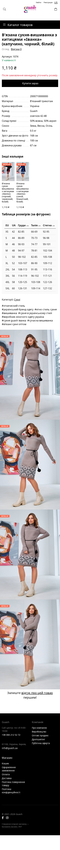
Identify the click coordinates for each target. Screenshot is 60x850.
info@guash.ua (10, 748)
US (56, 2)
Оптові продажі (40, 735)
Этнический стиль (14, 305)
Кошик (5, 763)
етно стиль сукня (46, 309)
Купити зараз (30, 83)
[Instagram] (7, 818)
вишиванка (10, 313)
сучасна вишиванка (41, 320)
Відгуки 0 (16, 49)
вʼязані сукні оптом (15, 324)
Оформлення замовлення (9, 769)
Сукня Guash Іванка (15, 320)
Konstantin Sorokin (9, 826)
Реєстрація (48, 2)
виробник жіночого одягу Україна (24, 316)
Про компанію (39, 727)
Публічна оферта (41, 743)
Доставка (7, 778)
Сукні (17, 299)
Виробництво (39, 731)
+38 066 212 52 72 (11, 734)
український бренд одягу (18, 309)
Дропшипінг (38, 739)
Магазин (7, 757)
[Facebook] (3, 818)
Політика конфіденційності (11, 791)
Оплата (6, 774)
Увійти (38, 2)
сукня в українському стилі (36, 313)
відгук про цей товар (37, 693)
